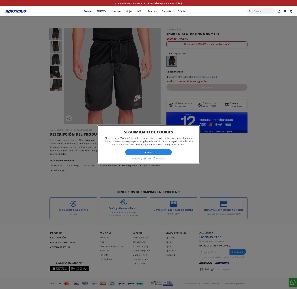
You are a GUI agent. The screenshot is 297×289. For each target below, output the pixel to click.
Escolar (88, 11)
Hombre (116, 11)
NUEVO (101, 11)
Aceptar (148, 152)
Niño (140, 11)
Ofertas (182, 11)
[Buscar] (251, 11)
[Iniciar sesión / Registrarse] (279, 11)
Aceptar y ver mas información (148, 158)
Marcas (152, 11)
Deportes (167, 11)
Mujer (128, 11)
